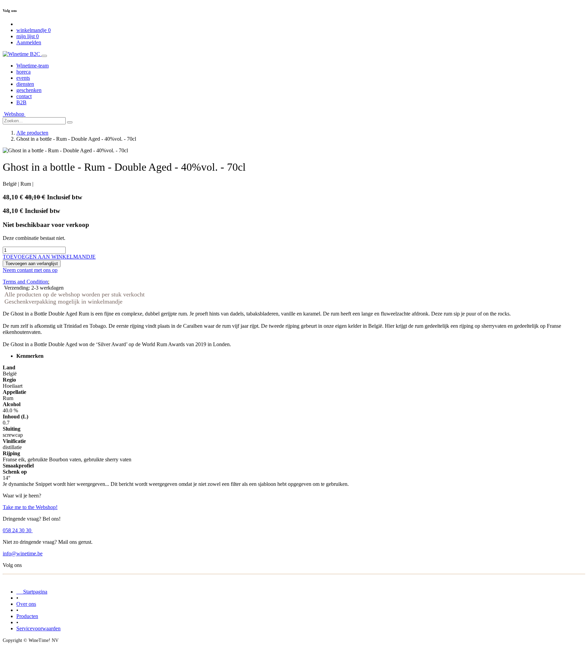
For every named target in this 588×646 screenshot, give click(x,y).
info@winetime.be (23, 553)
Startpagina (31, 592)
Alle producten (32, 133)
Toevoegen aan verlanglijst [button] (31, 263)
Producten (27, 616)
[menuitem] (32, 65)
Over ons (26, 604)
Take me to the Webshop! (30, 507)
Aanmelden (28, 42)
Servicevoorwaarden (38, 628)
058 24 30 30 (18, 530)
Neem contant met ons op (30, 270)
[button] (49, 257)
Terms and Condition (25, 281)
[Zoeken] (69, 122)
